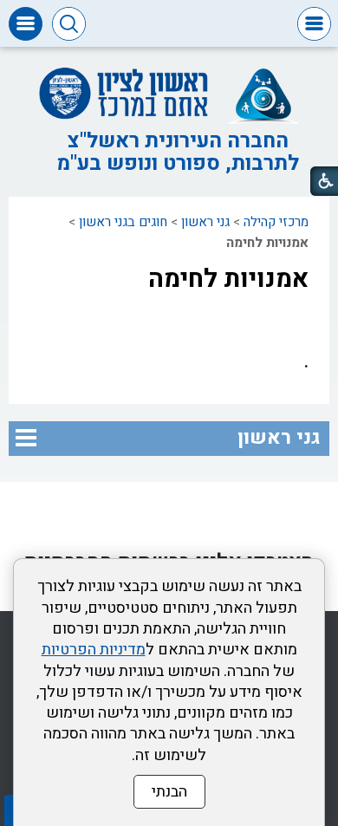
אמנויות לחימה (228, 279)
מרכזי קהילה (276, 221)
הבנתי (169, 791)
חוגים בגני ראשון (123, 221)
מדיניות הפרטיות (94, 649)
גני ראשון (205, 221)
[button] (314, 24)
